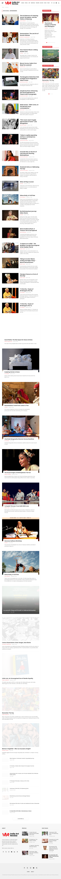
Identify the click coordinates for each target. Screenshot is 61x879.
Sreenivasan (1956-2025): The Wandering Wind (19, 788)
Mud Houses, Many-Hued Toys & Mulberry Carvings (33, 852)
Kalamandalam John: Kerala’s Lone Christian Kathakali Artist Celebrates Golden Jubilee (24, 774)
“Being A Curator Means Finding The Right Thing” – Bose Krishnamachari (28, 260)
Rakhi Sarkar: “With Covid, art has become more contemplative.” (29, 106)
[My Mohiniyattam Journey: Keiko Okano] (10, 215)
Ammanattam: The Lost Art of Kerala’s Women (29, 34)
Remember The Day (8, 713)
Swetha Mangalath (8, 341)
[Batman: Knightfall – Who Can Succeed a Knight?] (20, 735)
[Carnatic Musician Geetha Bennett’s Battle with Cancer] (25, 834)
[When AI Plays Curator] (10, 186)
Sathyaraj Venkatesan (6, 644)
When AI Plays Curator (27, 182)
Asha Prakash (22, 197)
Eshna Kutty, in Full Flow (27, 195)
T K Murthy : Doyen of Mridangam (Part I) (26, 304)
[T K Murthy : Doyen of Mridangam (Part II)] (10, 293)
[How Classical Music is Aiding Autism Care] (10, 54)
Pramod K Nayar (5, 750)
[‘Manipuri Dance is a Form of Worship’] (10, 278)
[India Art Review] (12, 3)
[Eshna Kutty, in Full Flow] (10, 199)
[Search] (58, 3)
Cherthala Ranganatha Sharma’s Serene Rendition (19, 439)
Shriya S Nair (22, 277)
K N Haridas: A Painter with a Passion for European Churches (22, 765)
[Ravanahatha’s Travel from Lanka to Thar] (20, 394)
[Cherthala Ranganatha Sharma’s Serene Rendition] (20, 427)
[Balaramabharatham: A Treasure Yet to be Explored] (10, 233)
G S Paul (21, 53)
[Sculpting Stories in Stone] (20, 360)
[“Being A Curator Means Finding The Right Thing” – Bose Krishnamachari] (10, 263)
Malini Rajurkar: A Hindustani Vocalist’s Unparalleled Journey (22, 758)
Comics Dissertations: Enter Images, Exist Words (16, 642)
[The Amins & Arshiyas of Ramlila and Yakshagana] (50, 18)
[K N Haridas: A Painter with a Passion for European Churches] (5, 767)
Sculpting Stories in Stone (12, 372)
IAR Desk (21, 183)
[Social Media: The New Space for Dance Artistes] (20, 328)
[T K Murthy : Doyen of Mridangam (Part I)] (10, 308)
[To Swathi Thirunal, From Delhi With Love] (20, 494)
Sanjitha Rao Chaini (24, 140)
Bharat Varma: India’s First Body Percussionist (28, 64)
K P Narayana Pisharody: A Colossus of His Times (19, 780)
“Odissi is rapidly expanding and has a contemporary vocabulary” (28, 136)
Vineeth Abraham (5, 714)
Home (3, 7)
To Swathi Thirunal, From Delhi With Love (16, 506)
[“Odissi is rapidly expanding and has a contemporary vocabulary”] (10, 139)
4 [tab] (50, 42)
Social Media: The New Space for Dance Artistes (18, 340)
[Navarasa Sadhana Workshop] (20, 529)
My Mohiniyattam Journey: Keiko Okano (28, 212)
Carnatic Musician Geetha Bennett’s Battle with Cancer (34, 833)
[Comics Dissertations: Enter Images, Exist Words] (20, 629)
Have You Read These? (48, 65)
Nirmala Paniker (7, 474)
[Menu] (2, 3)
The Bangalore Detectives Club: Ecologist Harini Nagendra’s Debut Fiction (29, 78)
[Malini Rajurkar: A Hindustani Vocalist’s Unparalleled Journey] (5, 760)
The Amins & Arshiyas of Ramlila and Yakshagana (50, 24)
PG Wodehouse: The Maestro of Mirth (33, 840)
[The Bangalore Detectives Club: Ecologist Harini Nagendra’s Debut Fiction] (10, 81)
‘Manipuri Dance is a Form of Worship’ (29, 275)
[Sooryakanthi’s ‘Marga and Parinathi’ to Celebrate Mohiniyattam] (20, 600)
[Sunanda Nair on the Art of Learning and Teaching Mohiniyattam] (10, 156)
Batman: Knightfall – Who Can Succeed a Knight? (16, 749)
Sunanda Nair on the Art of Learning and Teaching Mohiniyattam (28, 153)
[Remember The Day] (20, 699)
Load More (20, 818)
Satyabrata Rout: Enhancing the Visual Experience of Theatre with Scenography (28, 92)
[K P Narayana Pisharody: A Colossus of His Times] (5, 782)
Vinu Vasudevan (23, 232)
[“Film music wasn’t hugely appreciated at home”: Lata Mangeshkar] (10, 124)
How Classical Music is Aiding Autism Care (29, 50)
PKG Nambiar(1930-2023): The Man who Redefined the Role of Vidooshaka (24, 803)
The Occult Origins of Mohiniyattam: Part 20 (17, 472)
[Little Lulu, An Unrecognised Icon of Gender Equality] (20, 665)
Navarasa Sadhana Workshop (13, 541)
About (32, 871)
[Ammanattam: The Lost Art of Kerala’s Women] (10, 37)
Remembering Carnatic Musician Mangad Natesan (20, 795)
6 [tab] (52, 42)
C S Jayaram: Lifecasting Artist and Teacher (34, 846)
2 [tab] (47, 42)
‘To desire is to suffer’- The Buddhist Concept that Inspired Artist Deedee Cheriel (29, 245)
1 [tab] (46, 42)
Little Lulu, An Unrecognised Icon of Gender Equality (17, 678)
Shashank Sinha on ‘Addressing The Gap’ (29, 168)
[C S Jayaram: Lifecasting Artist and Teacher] (25, 847)
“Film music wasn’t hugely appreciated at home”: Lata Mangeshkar (28, 121)
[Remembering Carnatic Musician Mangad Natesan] (5, 797)
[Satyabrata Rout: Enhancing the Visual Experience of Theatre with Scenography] (10, 95)
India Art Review (46, 60)
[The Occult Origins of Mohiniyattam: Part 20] (20, 461)
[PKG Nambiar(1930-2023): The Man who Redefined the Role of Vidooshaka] (5, 805)
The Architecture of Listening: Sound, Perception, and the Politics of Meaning (29, 17)
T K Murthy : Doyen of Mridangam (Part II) (26, 290)
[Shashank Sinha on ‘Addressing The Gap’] (10, 171)
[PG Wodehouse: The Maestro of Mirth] (25, 841)
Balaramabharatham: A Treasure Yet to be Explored (28, 229)
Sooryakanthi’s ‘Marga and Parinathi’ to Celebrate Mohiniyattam (19, 610)
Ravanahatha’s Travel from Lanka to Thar (16, 405)
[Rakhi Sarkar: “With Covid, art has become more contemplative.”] (10, 109)
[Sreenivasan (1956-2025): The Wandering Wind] (5, 790)
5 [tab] (51, 42)
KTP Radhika (22, 292)
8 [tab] (54, 42)
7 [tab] (53, 42)
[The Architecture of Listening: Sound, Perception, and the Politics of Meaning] (10, 19)
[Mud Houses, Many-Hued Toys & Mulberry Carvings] (25, 853)
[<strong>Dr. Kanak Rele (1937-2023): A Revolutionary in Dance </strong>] (5, 812)
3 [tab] (49, 42)
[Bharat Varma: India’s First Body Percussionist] (10, 67)
